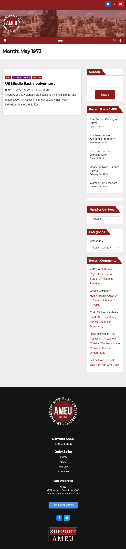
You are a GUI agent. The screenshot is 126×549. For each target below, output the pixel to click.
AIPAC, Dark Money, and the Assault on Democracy (103, 322)
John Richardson (38, 90)
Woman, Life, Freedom (103, 183)
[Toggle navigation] (60, 40)
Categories (96, 241)
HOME (63, 456)
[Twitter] (67, 518)
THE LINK (63, 466)
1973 (8, 77)
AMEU (94, 269)
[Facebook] (59, 518)
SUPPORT (63, 471)
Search (94, 72)
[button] (114, 40)
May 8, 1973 (15, 90)
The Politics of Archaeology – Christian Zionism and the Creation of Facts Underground (105, 343)
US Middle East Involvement (30, 83)
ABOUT (64, 461)
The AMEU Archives (21, 77)
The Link (37, 77)
